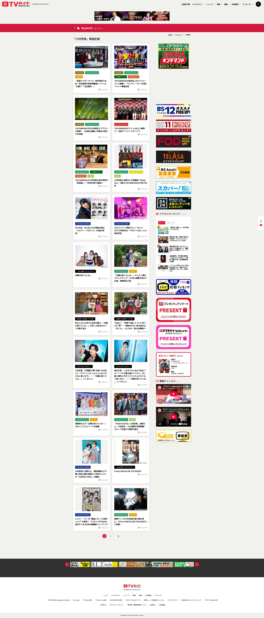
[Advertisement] (173, 86)
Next (197, 564)
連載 (225, 4)
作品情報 (235, 4)
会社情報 (162, 605)
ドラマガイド (197, 4)
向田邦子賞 (186, 4)
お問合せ (153, 605)
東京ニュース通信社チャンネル (154, 600)
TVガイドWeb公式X (211, 600)
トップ (106, 595)
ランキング (246, 4)
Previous (67, 564)
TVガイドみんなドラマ (133, 600)
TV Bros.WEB (87, 600)
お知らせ (103, 605)
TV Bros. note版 (100, 600)
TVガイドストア (173, 600)
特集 (218, 4)
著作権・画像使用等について (137, 605)
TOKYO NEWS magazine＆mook (59, 600)
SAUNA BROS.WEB (116, 600)
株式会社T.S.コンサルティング (191, 600)
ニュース (209, 4)
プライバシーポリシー (117, 605)
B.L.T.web (76, 600)
